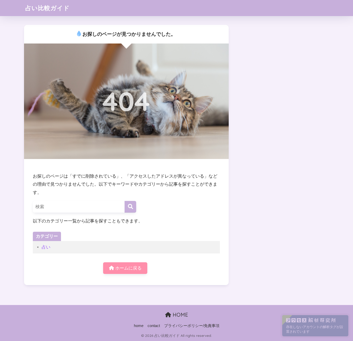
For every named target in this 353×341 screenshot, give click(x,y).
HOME (179, 314)
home (138, 326)
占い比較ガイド (47, 8)
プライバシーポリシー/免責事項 (191, 326)
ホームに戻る (128, 268)
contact (154, 326)
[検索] (130, 207)
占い (46, 247)
